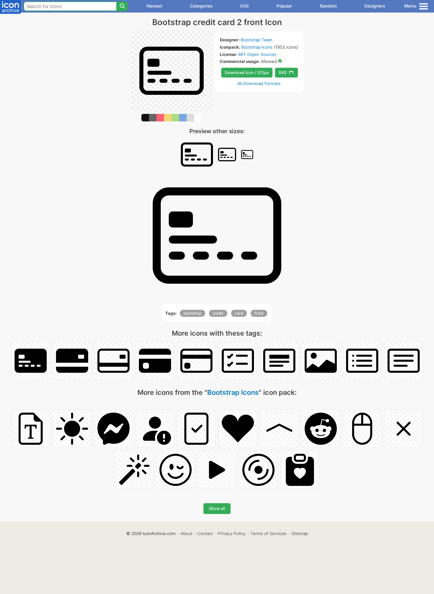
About (186, 533)
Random (328, 6)
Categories (201, 6)
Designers (374, 6)
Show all (217, 508)
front (258, 313)
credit (218, 313)
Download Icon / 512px (247, 72)
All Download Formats (259, 83)
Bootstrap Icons (257, 47)
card (239, 313)
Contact (205, 533)
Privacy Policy (231, 533)
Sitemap (300, 533)
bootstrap (192, 313)
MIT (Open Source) (257, 54)
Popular (284, 6)
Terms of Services (268, 533)
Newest (154, 6)
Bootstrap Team (257, 39)
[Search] (122, 6)
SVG (244, 6)
